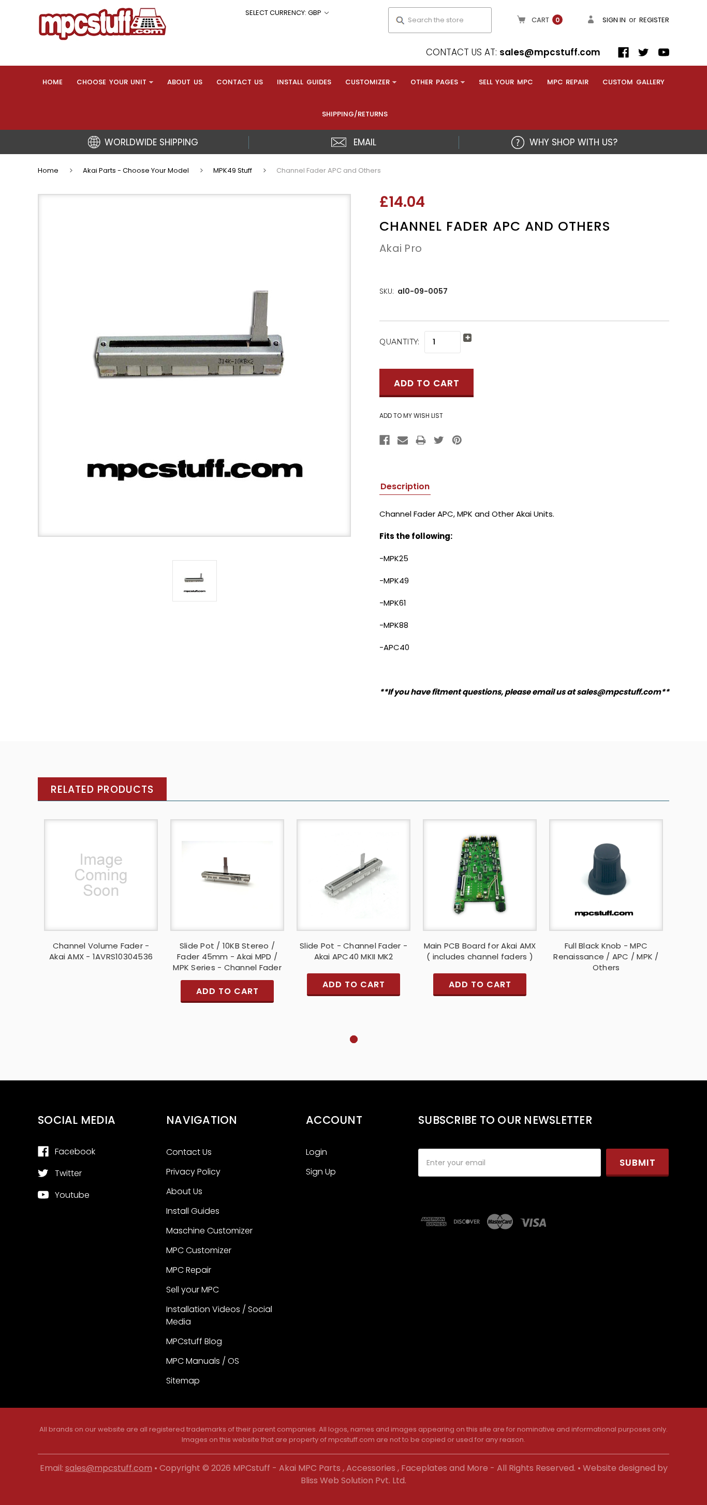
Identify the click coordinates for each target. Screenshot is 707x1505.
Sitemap (183, 1381)
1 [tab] (354, 1039)
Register (654, 20)
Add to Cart (227, 884)
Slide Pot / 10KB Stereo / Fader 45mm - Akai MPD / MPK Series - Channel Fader (227, 956)
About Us (184, 82)
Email (365, 142)
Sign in (614, 20)
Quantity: (399, 342)
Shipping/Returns (355, 114)
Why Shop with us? (573, 142)
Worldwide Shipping (151, 142)
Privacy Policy (193, 1172)
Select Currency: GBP (284, 13)
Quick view (101, 875)
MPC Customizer (198, 1250)
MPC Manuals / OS (202, 1361)
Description (405, 486)
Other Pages (434, 82)
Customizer (367, 82)
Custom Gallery (633, 82)
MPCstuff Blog (194, 1341)
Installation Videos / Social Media (219, 1315)
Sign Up (321, 1172)
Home (52, 82)
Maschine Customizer (209, 1231)
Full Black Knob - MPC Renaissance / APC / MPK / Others (605, 956)
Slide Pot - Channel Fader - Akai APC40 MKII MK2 (353, 951)
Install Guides (304, 82)
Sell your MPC (506, 82)
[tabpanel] (101, 908)
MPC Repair (568, 82)
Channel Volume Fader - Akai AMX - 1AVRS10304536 (101, 951)
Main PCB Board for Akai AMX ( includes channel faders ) (480, 951)
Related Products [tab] (102, 789)
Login (316, 1152)
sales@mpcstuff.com (549, 52)
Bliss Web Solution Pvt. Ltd (353, 1480)
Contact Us (239, 82)
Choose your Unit (111, 82)
